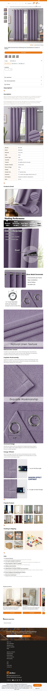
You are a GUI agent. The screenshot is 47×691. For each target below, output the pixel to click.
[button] (41, 25)
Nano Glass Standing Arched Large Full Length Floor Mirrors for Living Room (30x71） (11, 608)
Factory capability (10, 647)
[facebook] (21, 680)
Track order (9, 665)
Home (7, 6)
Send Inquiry (23, 52)
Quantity (6, 67)
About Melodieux (10, 643)
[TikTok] (15, 680)
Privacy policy (10, 655)
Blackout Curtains (7, 623)
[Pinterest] (19, 680)
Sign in (30, 3)
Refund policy (10, 658)
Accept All (37, 685)
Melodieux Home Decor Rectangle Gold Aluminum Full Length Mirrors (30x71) (31, 608)
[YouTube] (13, 680)
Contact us (9, 667)
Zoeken (15, 3)
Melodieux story (10, 645)
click (30, 688)
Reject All (37, 688)
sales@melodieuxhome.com (14, 675)
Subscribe (26, 636)
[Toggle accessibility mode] (38, 0)
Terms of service (10, 657)
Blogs (8, 648)
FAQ (8, 663)
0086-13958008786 (12, 677)
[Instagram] (17, 680)
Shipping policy (10, 653)
